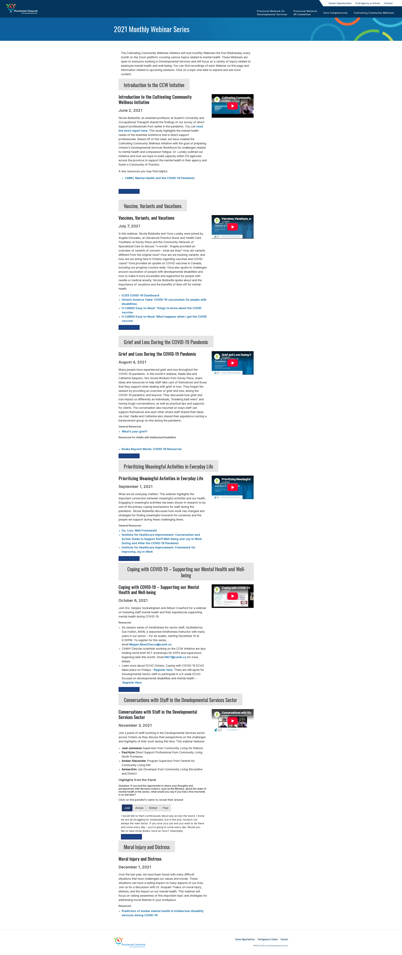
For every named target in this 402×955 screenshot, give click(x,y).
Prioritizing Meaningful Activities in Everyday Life (168, 466)
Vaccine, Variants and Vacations (153, 205)
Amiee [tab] (139, 808)
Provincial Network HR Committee (305, 13)
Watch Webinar (129, 191)
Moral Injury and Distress (147, 846)
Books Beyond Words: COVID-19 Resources (152, 449)
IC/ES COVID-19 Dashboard (140, 295)
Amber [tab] (153, 808)
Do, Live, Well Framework (139, 530)
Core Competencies (335, 12)
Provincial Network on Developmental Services (272, 13)
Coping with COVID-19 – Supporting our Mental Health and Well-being (186, 572)
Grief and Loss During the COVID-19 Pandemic (166, 342)
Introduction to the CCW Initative (154, 85)
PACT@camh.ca (175, 657)
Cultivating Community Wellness (374, 12)
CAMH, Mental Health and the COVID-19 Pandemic (160, 178)
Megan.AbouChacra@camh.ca (150, 644)
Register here (163, 669)
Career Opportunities (340, 3)
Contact (388, 3)
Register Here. (132, 682)
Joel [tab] (127, 808)
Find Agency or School (368, 3)
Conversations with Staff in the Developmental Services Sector (180, 699)
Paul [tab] (165, 808)
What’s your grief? (134, 431)
